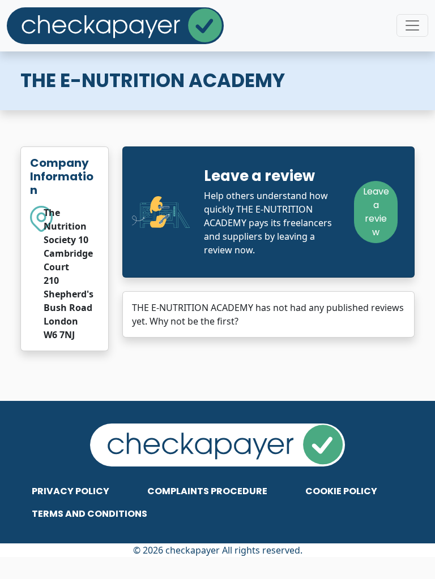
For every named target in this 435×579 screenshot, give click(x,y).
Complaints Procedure (207, 491)
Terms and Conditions (89, 513)
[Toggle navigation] (412, 25)
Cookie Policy (341, 491)
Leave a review (376, 212)
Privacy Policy (70, 491)
